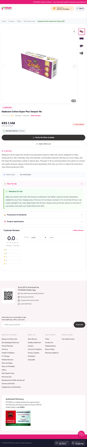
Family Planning (7, 346)
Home (4, 21)
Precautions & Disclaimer (17, 215)
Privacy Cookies (33, 353)
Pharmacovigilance (51, 353)
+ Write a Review (77, 230)
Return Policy (50, 349)
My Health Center (68, 339)
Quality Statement (34, 343)
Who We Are (32, 339)
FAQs (47, 339)
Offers (19, 21)
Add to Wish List (45, 144)
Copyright (31, 360)
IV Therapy (6, 356)
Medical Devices (7, 360)
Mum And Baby (7, 363)
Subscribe (79, 325)
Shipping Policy (50, 346)
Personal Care (7, 377)
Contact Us (49, 343)
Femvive (5, 349)
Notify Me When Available (44, 137)
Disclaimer (31, 356)
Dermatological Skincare (10, 343)
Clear (51, 237)
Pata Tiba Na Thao (8, 373)
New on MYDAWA (8, 366)
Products (11, 21)
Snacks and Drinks (8, 384)
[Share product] (74, 31)
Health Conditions (8, 353)
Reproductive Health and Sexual (13, 380)
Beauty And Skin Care (9, 339)
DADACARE (8, 107)
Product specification (15, 222)
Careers (31, 346)
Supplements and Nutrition (11, 387)
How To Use (12, 184)
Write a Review (36, 115)
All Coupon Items (29, 21)
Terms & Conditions (35, 349)
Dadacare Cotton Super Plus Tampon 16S (51, 21)
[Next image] (74, 66)
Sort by (26, 237)
